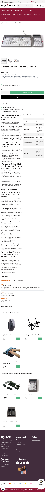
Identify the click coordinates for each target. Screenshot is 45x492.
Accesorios (36, 14)
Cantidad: (3, 89)
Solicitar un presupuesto (23, 97)
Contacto (18, 446)
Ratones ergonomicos (5, 14)
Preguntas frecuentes (20, 444)
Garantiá (18, 447)
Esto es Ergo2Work (5, 464)
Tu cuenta (34, 445)
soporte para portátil (12, 185)
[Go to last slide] (3, 41)
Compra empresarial (36, 442)
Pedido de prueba (35, 444)
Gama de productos (5, 468)
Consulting (3, 466)
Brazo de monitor (27, 14)
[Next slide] (42, 41)
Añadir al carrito (28, 92)
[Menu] (43, 480)
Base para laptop (17, 14)
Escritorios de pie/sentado (6, 10)
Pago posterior (19, 451)
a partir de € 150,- (10, 111)
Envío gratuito (19, 449)
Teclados (30, 10)
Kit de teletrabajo (5, 18)
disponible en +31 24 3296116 (15, 109)
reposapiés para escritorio (6, 187)
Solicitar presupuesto (36, 440)
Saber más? (20, 490)
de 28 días (9, 107)
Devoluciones (19, 442)
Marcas (2, 451)
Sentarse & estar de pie (20, 10)
